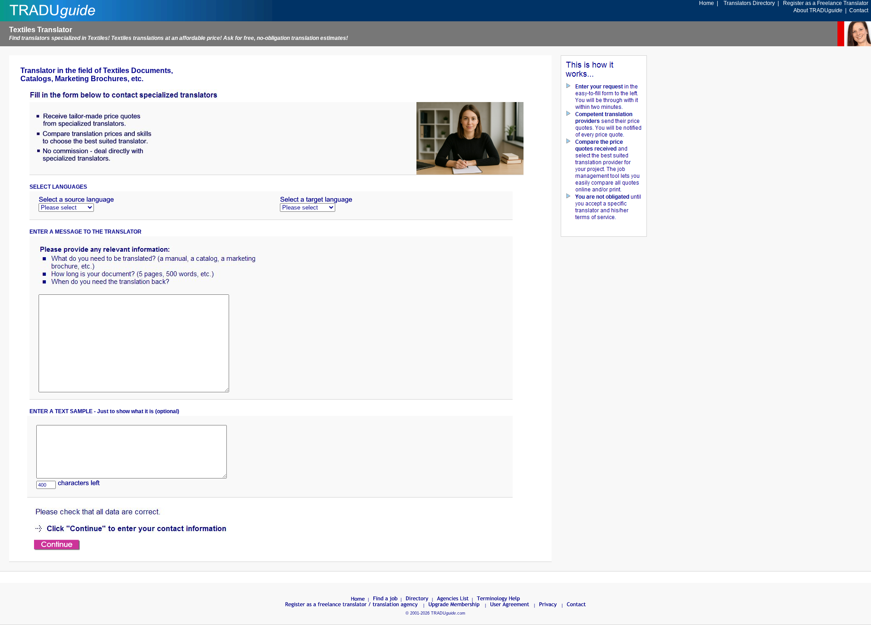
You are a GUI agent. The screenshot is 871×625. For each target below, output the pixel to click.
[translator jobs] (385, 599)
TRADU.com (448, 613)
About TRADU (817, 10)
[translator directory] (417, 599)
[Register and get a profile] (352, 605)
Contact (858, 10)
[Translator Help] (498, 599)
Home (706, 3)
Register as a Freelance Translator (825, 3)
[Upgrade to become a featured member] (454, 605)
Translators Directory (749, 3)
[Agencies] (453, 599)
